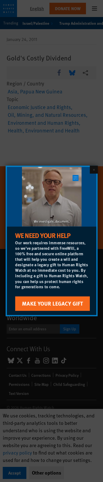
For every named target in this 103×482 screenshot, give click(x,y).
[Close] (94, 169)
